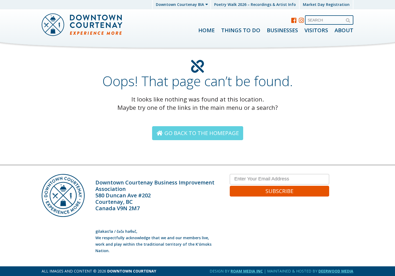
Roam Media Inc (247, 271)
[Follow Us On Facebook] (294, 20)
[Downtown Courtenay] (82, 25)
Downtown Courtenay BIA (180, 4)
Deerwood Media (335, 271)
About (344, 30)
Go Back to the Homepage (201, 133)
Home (206, 30)
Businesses (282, 30)
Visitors (316, 30)
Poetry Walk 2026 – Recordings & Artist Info (255, 4)
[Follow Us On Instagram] (301, 20)
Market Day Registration (326, 4)
